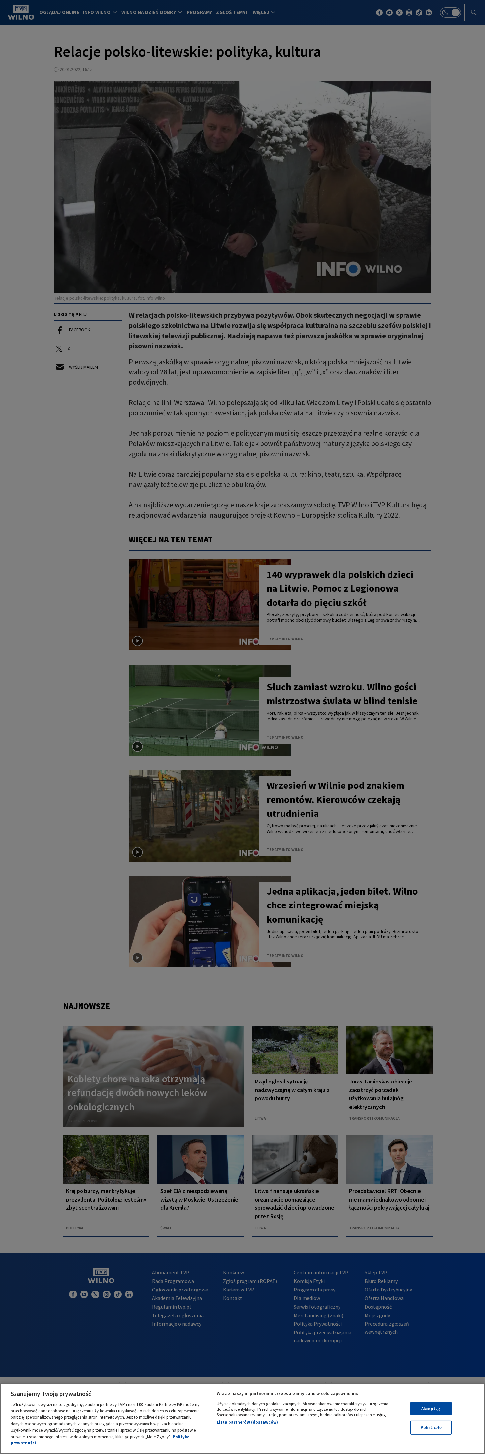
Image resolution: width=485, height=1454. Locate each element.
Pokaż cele (431, 1427)
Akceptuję (431, 1408)
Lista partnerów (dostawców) (247, 1422)
